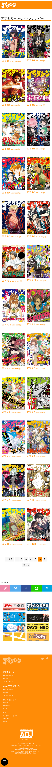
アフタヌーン (9, 671)
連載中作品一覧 (8, 675)
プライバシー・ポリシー (11, 716)
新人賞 (5, 708)
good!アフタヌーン (11, 686)
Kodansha (18, 749)
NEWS (5, 713)
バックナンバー (8, 681)
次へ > (26, 564)
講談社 (5, 721)
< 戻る (10, 559)
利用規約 (6, 718)
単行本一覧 (6, 705)
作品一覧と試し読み (9, 700)
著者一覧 (6, 678)
